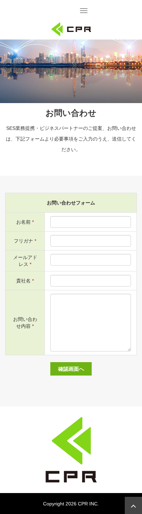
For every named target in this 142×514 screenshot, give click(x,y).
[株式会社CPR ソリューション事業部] (71, 28)
